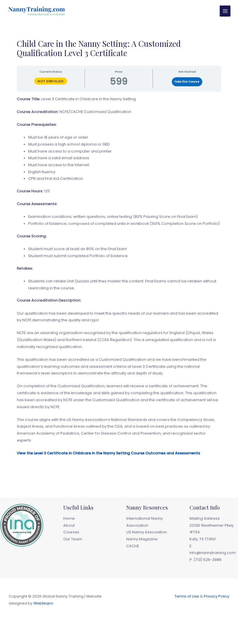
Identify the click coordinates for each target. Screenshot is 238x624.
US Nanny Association (146, 532)
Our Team (72, 539)
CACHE (132, 546)
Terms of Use (186, 596)
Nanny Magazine (142, 539)
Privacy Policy (216, 596)
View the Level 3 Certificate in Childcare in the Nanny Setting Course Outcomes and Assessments (108, 453)
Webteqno (43, 603)
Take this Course (186, 81)
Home (69, 518)
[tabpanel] (119, 282)
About (69, 525)
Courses (71, 532)
